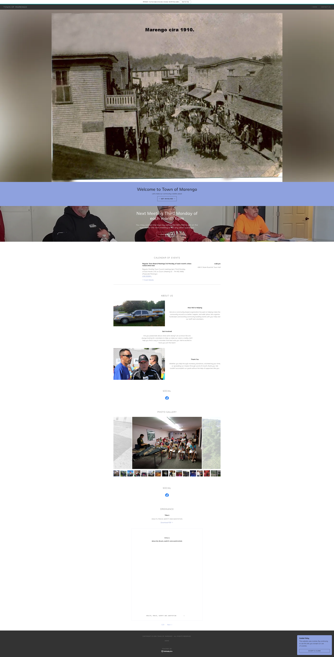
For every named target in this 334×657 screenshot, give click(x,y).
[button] (148, 280)
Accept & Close (314, 651)
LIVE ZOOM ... (147, 276)
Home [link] (315, 7)
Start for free (185, 2)
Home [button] (167, 641)
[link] (15, 7)
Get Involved (167, 199)
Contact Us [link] (326, 7)
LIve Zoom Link (167, 234)
